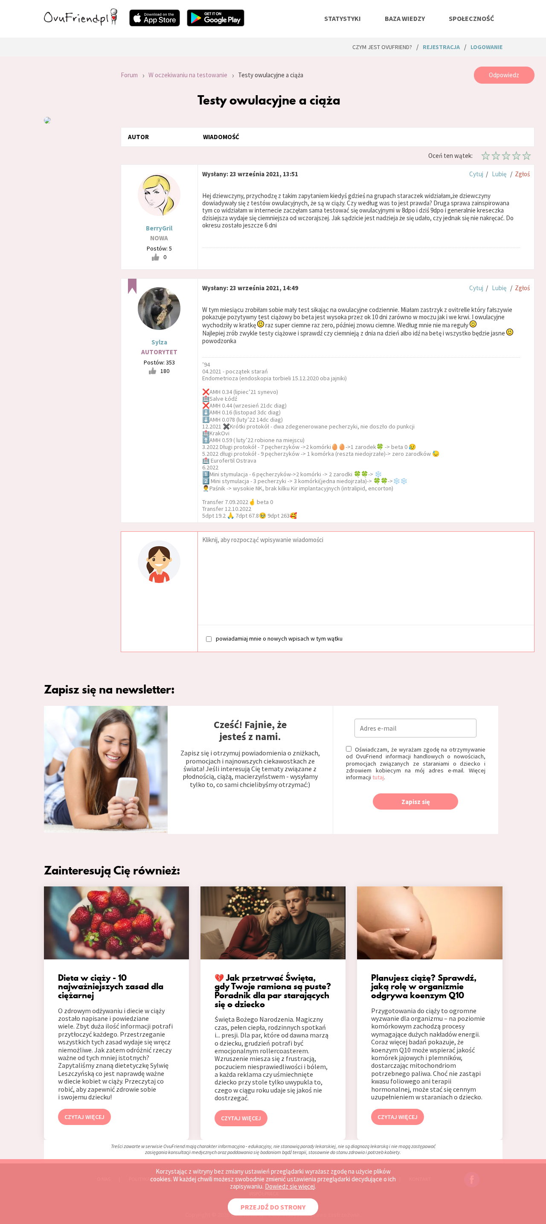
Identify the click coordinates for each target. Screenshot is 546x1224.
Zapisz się (415, 802)
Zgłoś (522, 174)
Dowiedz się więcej (290, 1186)
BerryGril (159, 228)
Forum (129, 75)
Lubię (499, 174)
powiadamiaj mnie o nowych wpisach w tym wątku (279, 638)
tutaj (378, 777)
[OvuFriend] (80, 23)
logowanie (486, 47)
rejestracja (441, 47)
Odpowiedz (504, 75)
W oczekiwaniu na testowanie (187, 75)
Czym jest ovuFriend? (382, 47)
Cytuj (476, 174)
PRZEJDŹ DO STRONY (273, 1207)
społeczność (471, 18)
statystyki (342, 18)
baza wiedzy (405, 18)
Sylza (159, 342)
